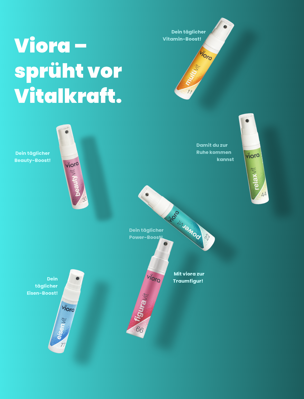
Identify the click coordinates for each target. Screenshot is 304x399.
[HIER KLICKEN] (58, 176)
